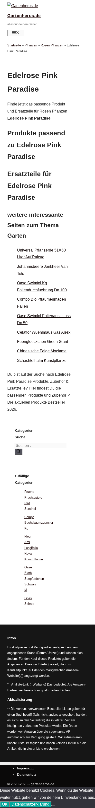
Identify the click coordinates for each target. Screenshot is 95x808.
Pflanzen (31, 45)
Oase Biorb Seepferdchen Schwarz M (34, 578)
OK (5, 804)
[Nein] (53, 805)
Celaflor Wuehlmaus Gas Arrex (43, 332)
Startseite (14, 45)
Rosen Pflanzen (52, 45)
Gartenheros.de (24, 15)
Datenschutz (26, 774)
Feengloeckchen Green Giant (42, 341)
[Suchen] (18, 452)
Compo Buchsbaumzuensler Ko (38, 522)
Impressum (25, 768)
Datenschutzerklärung (30, 804)
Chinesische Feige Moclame (41, 351)
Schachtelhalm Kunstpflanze (41, 360)
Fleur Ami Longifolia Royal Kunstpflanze (33, 548)
